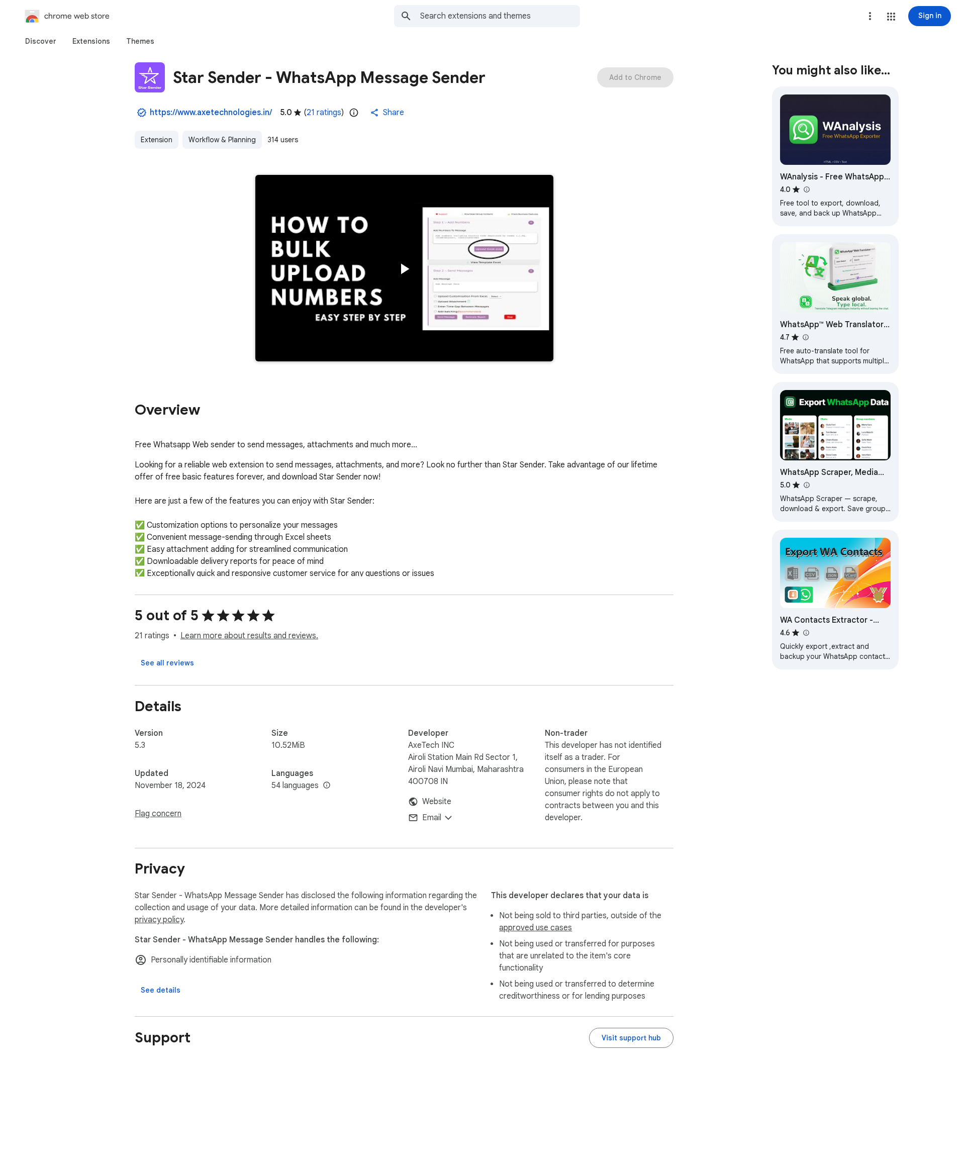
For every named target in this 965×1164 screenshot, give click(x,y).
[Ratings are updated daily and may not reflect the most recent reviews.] (354, 113)
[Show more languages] (327, 786)
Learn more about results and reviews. (249, 636)
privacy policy (159, 920)
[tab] (40, 41)
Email (431, 818)
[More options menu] (870, 16)
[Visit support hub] (631, 1038)
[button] (891, 17)
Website (436, 802)
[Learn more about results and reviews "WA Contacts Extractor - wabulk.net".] (806, 633)
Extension (156, 139)
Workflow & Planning (222, 139)
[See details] (160, 990)
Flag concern (158, 814)
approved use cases (535, 928)
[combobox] (500, 16)
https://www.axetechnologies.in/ (211, 113)
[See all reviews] (167, 663)
